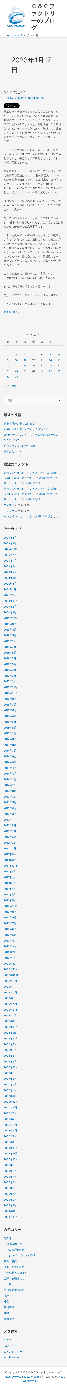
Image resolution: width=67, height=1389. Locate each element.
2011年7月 (10, 883)
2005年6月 (10, 1182)
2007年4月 (10, 1090)
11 (25, 360)
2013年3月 (10, 813)
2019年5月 (10, 635)
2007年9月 (10, 1073)
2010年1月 (10, 957)
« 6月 (7, 385)
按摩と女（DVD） (14, 451)
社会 (6, 1301)
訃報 (6, 1313)
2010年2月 (10, 952)
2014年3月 (10, 773)
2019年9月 (10, 623)
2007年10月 (11, 1067)
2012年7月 (10, 831)
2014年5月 (10, 762)
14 (50, 360)
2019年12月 (10, 618)
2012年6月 (10, 836)
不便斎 (49, 516)
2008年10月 (11, 1038)
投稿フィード (11, 1345)
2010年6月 (10, 929)
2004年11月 (11, 1216)
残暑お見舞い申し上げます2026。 (24, 423)
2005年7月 (10, 1176)
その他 (8, 97)
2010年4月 (10, 940)
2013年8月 (10, 790)
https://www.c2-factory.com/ (22, 1376)
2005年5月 (10, 1188)
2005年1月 (10, 1205)
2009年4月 (10, 1003)
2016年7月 (10, 704)
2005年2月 (10, 1199)
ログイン (9, 1339)
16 (8, 365)
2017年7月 (10, 675)
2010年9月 (10, 911)
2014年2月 (10, 779)
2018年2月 (10, 670)
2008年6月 (10, 1055)
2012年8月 (10, 825)
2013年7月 (10, 796)
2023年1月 (10, 577)
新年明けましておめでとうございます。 (27, 429)
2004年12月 (11, 1211)
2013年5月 (10, 802)
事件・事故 (10, 1261)
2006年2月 (10, 1136)
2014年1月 (10, 785)
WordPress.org (12, 1357)
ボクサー (9, 504)
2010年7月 (10, 923)
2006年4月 (10, 1130)
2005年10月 (11, 1159)
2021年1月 (10, 595)
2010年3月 (10, 946)
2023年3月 (10, 566)
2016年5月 (10, 716)
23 (7, 371)
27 (42, 371)
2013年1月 (10, 819)
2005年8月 (10, 1170)
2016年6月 (10, 710)
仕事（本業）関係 (14, 1266)
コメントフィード (14, 1351)
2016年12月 (10, 687)
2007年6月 (10, 1078)
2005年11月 (10, 1153)
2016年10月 (11, 693)
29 (59, 371)
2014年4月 (10, 767)
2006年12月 (11, 1101)
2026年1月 (10, 543)
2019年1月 (10, 641)
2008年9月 (10, 1044)
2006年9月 (10, 1107)
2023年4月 (10, 560)
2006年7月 (10, 1119)
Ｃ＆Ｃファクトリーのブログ (43, 16)
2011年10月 (10, 865)
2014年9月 (10, 739)
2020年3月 (10, 606)
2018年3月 (10, 664)
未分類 (8, 1284)
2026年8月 (10, 537)
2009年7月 (10, 986)
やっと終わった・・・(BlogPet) (22, 516)
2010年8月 (10, 917)
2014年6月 (10, 756)
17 (16, 365)
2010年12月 (10, 906)
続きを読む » (11, 312)
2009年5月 (10, 998)
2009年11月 (11, 969)
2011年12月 (10, 854)
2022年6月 (10, 583)
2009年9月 (10, 980)
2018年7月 (10, 646)
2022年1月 (10, 589)
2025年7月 (10, 554)
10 (16, 360)
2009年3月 (10, 1009)
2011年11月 (10, 860)
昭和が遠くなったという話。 (21, 445)
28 (50, 371)
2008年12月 (11, 1026)
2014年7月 (10, 750)
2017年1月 (10, 681)
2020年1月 (10, 612)
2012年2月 (10, 848)
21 (50, 365)
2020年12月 (11, 600)
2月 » (15, 385)
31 (16, 376)
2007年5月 (10, 1084)
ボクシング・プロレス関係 (19, 1255)
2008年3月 (10, 1061)
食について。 (17, 92)
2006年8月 (10, 1113)
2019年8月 (10, 629)
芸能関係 (9, 1307)
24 (16, 371)
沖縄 (6, 1295)
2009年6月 (10, 992)
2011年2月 (10, 894)
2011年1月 (9, 900)
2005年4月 (10, 1193)
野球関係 (9, 1318)
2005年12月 (11, 1147)
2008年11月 (10, 1032)
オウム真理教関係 (14, 1249)
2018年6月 (10, 652)
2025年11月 (10, 548)
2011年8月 (10, 877)
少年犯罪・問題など (15, 1272)
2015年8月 (10, 721)
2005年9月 (10, 1165)
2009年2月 (10, 1015)
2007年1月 (10, 1096)
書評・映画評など (14, 1278)
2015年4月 (10, 733)
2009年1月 (10, 1021)
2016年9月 (10, 698)
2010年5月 (10, 934)
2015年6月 (10, 727)
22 (59, 365)
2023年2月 (10, 572)
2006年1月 (10, 1142)
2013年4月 (10, 808)
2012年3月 (10, 842)
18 (25, 365)
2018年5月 (10, 658)
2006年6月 (10, 1124)
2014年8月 (10, 744)
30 (8, 376)
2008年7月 (10, 1049)
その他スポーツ (13, 1243)
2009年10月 (11, 975)
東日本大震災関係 (14, 1290)
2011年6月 (10, 888)
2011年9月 (10, 871)
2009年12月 (11, 963)
